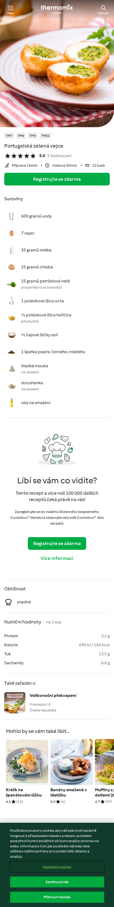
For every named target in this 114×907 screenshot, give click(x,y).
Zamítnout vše (57, 882)
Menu (10, 13)
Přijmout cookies (57, 897)
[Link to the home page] (57, 9)
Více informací (57, 558)
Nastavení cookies (56, 867)
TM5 (32, 136)
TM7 (9, 136)
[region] (57, 865)
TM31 (45, 136)
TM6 (21, 136)
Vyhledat (103, 13)
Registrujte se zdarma (57, 179)
